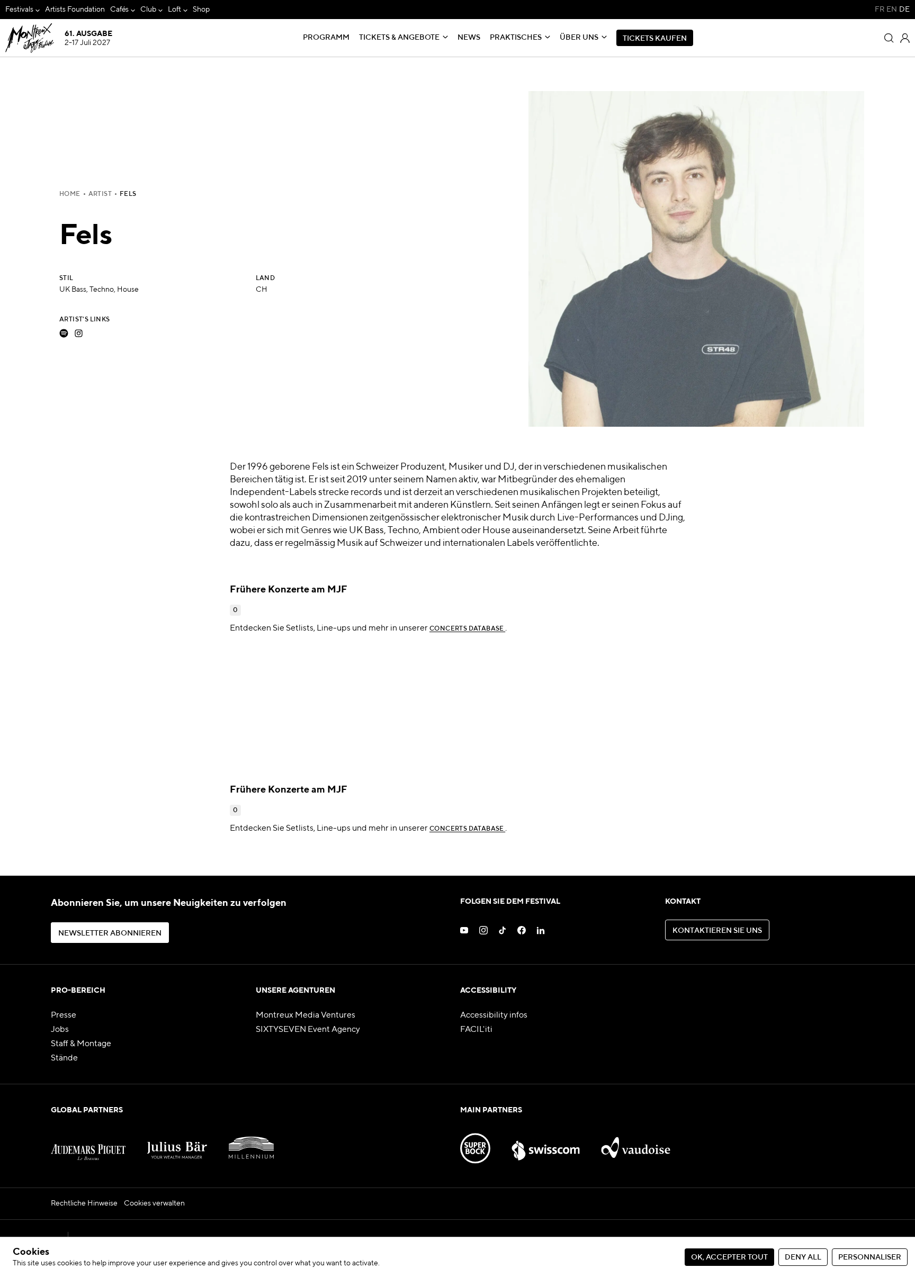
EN (891, 9)
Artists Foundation (75, 9)
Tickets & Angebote (399, 37)
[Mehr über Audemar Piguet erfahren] (88, 1143)
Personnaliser (869, 1257)
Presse (63, 1015)
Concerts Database (467, 629)
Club (148, 9)
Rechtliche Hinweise (84, 1203)
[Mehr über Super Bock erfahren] (475, 1143)
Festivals (19, 9)
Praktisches (516, 37)
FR (879, 9)
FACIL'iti (476, 1030)
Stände (64, 1058)
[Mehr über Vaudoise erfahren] (635, 1143)
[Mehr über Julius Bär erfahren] (177, 1143)
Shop (201, 9)
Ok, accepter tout (729, 1257)
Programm (326, 37)
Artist (100, 194)
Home (69, 194)
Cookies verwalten (154, 1203)
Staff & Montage (81, 1044)
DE (904, 9)
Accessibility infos (493, 1015)
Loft (174, 9)
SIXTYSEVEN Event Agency (308, 1030)
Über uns (579, 37)
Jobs (60, 1030)
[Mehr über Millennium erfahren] (251, 1143)
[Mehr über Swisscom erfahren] (545, 1143)
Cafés (119, 9)
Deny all (803, 1257)
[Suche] (889, 38)
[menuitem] (22, 10)
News (468, 37)
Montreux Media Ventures (305, 1015)
